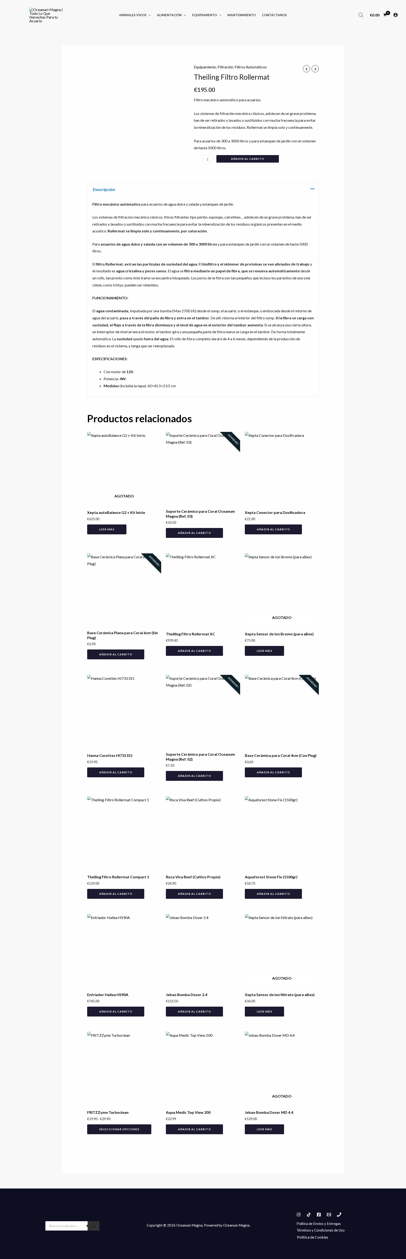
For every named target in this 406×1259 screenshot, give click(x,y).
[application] (148, 15)
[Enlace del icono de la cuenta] (395, 15)
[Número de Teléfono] (339, 1214)
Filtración (225, 67)
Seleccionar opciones (119, 1129)
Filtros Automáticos (250, 67)
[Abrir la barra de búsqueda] (361, 15)
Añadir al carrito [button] (194, 533)
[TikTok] (309, 1214)
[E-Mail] (329, 1214)
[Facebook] (319, 1214)
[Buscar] (93, 1226)
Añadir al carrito (247, 158)
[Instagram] (299, 1214)
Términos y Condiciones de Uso (321, 1230)
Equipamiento (205, 67)
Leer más (106, 529)
